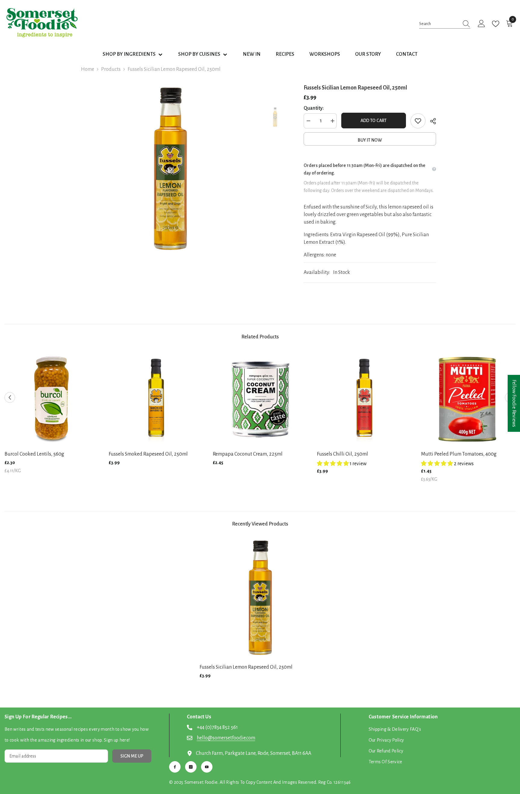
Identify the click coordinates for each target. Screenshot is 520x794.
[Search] (444, 24)
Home (87, 69)
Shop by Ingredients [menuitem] (129, 54)
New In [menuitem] (252, 54)
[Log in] (481, 23)
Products (111, 69)
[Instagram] (191, 767)
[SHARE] (431, 121)
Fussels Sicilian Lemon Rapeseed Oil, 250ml (246, 667)
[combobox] (439, 23)
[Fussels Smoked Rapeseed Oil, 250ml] (156, 398)
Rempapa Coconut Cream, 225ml (248, 454)
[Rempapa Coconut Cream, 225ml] (260, 398)
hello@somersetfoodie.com (226, 738)
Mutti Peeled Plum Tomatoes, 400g (459, 454)
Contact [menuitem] (406, 54)
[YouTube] (206, 767)
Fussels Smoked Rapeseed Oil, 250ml (148, 454)
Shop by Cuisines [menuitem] (199, 54)
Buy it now (370, 140)
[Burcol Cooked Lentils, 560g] (52, 398)
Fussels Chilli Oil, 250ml (342, 454)
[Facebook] (175, 767)
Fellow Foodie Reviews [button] (514, 403)
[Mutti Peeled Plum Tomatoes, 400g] (468, 398)
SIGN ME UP (131, 756)
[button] (10, 397)
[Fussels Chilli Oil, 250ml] (364, 398)
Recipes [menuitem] (285, 54)
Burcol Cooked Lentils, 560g (34, 454)
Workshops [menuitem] (324, 54)
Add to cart (374, 120)
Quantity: (314, 108)
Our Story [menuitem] (368, 54)
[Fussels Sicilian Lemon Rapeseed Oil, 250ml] (260, 598)
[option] (170, 169)
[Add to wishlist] (418, 120)
